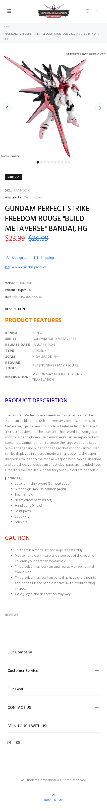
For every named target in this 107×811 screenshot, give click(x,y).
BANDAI (25, 283)
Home (6, 26)
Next (100, 107)
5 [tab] (52, 162)
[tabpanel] (53, 105)
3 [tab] (45, 162)
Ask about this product (29, 267)
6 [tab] (55, 162)
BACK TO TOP (53, 800)
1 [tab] (38, 162)
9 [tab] (65, 162)
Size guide (20, 258)
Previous (7, 107)
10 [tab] (69, 162)
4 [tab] (48, 162)
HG (30, 290)
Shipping (47, 258)
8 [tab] (62, 162)
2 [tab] (41, 162)
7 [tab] (58, 162)
